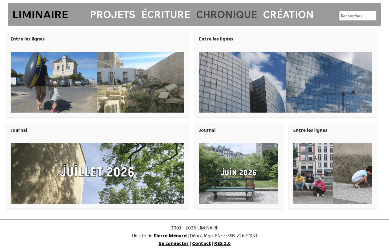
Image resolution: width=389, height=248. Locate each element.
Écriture (165, 14)
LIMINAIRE (40, 14)
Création (288, 14)
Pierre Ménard (170, 236)
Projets (112, 14)
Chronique (226, 14)
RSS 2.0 (222, 244)
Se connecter (174, 244)
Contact (201, 244)
